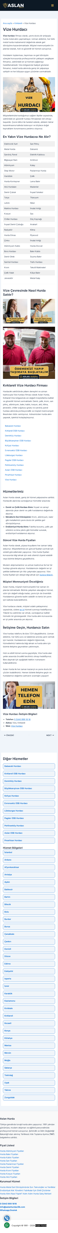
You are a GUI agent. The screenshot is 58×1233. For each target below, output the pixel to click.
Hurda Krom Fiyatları (9, 1170)
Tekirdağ (8, 1075)
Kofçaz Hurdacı (12, 445)
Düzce (7, 956)
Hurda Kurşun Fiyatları (10, 1174)
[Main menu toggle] (52, 5)
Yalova (7, 1090)
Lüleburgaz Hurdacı (14, 455)
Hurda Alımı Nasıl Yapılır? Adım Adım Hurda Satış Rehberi (25, 1193)
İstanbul (8, 852)
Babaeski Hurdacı (13, 426)
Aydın (7, 882)
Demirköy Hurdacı (13, 435)
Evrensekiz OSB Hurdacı (16, 450)
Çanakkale (9, 934)
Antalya (8, 874)
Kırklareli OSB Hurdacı (15, 431)
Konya (7, 1030)
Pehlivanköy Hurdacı (14, 465)
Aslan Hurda (41, 1225)
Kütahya (8, 1038)
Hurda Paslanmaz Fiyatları (12, 1164)
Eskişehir (8, 971)
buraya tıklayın (46, 575)
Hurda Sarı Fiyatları (8, 1161)
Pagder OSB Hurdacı (14, 460)
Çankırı (7, 941)
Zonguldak (9, 1097)
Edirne (7, 964)
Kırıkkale (8, 1008)
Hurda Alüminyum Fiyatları (12, 1151)
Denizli (7, 949)
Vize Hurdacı (10, 479)
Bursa (7, 926)
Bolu (6, 912)
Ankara (7, 860)
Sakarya (8, 1068)
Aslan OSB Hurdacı (13, 470)
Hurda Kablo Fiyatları (9, 1157)
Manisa (7, 1045)
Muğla (7, 1060)
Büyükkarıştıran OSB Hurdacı (18, 440)
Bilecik (7, 904)
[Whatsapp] (7, 1225)
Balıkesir (8, 889)
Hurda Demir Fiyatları (9, 1167)
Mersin (7, 1053)
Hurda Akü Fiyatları (8, 1177)
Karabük (8, 993)
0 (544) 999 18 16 (22, 719)
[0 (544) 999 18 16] (7, 1218)
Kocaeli (7, 1023)
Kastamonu (9, 1001)
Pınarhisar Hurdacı (13, 475)
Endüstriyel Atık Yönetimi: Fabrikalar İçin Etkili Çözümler (25, 1190)
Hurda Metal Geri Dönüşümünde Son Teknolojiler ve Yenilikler (27, 1187)
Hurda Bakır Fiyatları (9, 1154)
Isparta (7, 978)
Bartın (7, 897)
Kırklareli (8, 1016)
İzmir (6, 986)
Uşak (6, 1083)
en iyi (22, 609)
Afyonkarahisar (11, 867)
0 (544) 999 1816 (8, 1204)
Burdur (7, 919)
